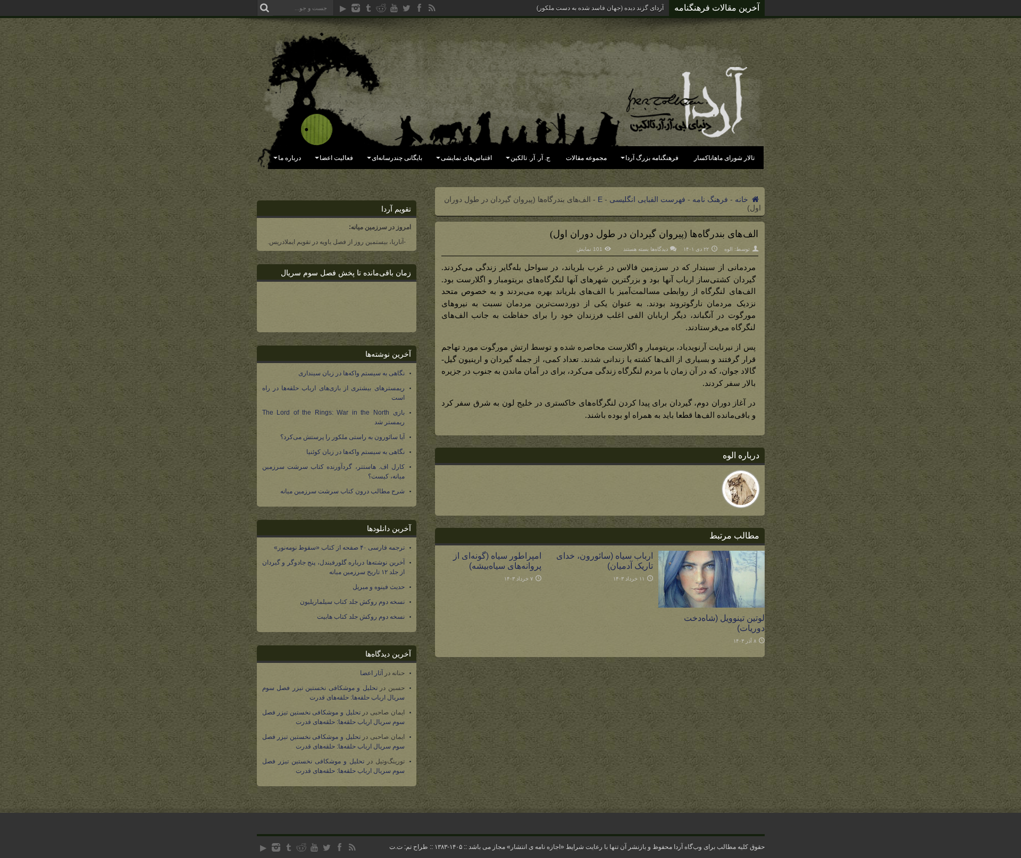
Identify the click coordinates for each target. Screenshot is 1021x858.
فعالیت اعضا (336, 158)
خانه (742, 199)
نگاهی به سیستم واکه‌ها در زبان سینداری (351, 373)
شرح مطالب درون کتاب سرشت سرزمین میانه (342, 491)
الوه (728, 249)
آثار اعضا (371, 673)
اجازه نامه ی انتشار (535, 847)
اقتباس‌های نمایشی (466, 158)
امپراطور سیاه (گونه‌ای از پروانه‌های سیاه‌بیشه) (497, 560)
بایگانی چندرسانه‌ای (397, 158)
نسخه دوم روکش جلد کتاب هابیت (361, 616)
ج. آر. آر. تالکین (530, 158)
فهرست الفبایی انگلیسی (647, 199)
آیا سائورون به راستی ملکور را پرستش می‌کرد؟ (342, 437)
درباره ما (289, 158)
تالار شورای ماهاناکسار (724, 158)
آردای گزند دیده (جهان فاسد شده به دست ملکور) (600, 8)
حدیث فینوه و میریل (379, 587)
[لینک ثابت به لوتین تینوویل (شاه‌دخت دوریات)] (711, 605)
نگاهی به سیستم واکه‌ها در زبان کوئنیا (355, 452)
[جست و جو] (265, 8)
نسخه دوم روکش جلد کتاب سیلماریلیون (352, 601)
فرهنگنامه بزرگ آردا (652, 158)
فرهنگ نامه (710, 199)
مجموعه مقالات (586, 158)
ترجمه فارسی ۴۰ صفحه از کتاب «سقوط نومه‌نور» (339, 547)
